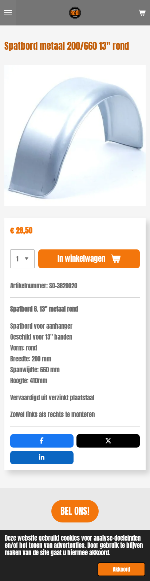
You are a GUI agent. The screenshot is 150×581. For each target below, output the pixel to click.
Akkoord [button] (121, 569)
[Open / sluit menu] (8, 12)
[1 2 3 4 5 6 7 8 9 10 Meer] (22, 258)
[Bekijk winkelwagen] (142, 12)
